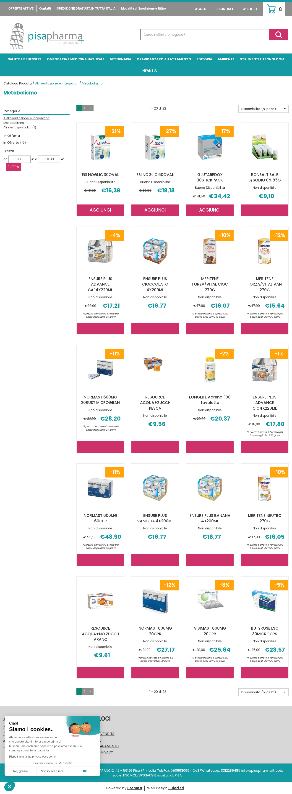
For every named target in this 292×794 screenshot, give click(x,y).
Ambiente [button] (226, 59)
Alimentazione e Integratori (56, 83)
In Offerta (14, 142)
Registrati (225, 9)
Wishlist (250, 9)
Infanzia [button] (149, 70)
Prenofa (134, 788)
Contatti (45, 8)
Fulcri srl (176, 788)
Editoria (204, 59)
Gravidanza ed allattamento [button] (164, 59)
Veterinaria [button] (120, 59)
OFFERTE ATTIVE (21, 8)
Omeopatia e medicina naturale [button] (75, 59)
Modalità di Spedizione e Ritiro (143, 8)
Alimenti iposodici (19, 127)
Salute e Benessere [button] (25, 59)
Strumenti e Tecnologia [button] (262, 59)
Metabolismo (13, 122)
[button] (263, 109)
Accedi (201, 9)
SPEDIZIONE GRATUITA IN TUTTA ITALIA (86, 8)
